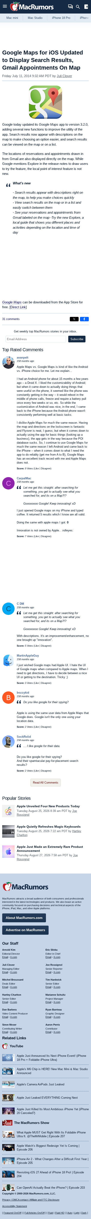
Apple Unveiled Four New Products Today (48, 806)
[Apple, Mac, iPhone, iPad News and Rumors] (32, 11)
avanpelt (22, 357)
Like (36, 468)
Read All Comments (45, 782)
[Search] (79, 7)
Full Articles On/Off (35, 1212)
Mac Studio (35, 18)
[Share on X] (74, 319)
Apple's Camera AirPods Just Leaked (40, 1084)
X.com (13, 957)
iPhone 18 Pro (61, 18)
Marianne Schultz (56, 994)
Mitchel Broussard (12, 979)
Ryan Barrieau (54, 1009)
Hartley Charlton (11, 994)
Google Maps (12, 302)
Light (76, 1212)
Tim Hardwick (53, 979)
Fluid (50, 1212)
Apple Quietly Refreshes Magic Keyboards (49, 826)
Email (5, 957)
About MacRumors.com (24, 918)
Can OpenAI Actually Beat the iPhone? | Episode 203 (51, 1187)
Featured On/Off (12, 1212)
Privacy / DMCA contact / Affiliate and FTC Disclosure (30, 1199)
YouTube (16, 1046)
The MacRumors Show (31, 1123)
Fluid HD (59, 1212)
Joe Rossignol (54, 964)
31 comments (11, 319)
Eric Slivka (51, 949)
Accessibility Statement (14, 1206)
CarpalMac (24, 478)
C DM (20, 603)
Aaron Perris (53, 1024)
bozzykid (23, 692)
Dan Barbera (9, 1009)
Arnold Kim (8, 949)
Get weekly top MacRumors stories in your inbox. (45, 331)
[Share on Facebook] (84, 319)
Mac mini (12, 18)
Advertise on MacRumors (25, 930)
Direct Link (18, 307)
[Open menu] (5, 7)
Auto (69, 1212)
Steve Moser (9, 1024)
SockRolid (24, 736)
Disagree (46, 468)
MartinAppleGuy (28, 655)
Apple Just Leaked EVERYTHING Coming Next (47, 1097)
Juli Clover (64, 76)
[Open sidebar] (86, 7)
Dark (84, 1212)
